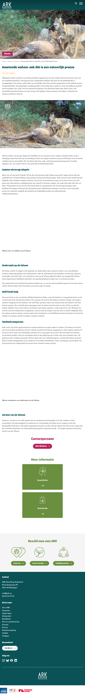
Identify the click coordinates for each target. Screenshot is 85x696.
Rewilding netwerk (62, 563)
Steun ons (17, 563)
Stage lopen (7, 613)
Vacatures (6, 610)
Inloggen (5, 635)
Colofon (5, 633)
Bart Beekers (41, 446)
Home (4, 61)
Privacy (5, 627)
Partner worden (38, 563)
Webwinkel (6, 616)
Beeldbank (6, 618)
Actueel (5, 624)
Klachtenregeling (9, 630)
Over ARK (6, 607)
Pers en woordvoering (10, 621)
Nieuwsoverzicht (13, 61)
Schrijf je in (8, 648)
